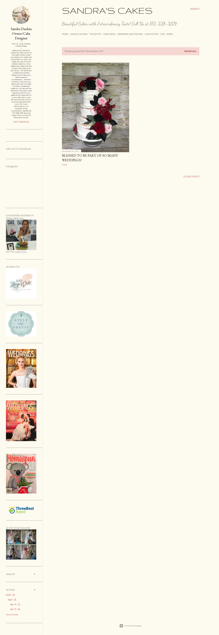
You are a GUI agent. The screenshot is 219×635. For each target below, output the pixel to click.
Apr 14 (14, 604)
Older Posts (191, 176)
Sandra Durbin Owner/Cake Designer (21, 33)
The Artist (95, 34)
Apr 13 (15, 609)
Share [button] (64, 165)
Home (65, 34)
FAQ (162, 34)
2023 (10, 595)
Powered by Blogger (133, 626)
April (12, 599)
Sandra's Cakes (107, 10)
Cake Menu (109, 34)
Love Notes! (152, 34)
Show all (190, 51)
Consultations (78, 34)
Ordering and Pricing (130, 34)
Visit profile (21, 122)
